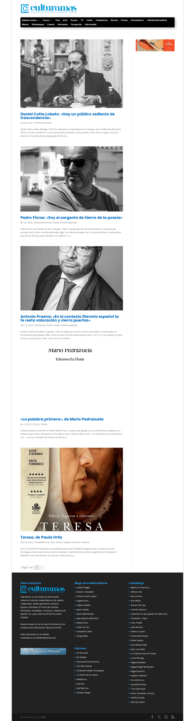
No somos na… (138, 680)
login (43, 717)
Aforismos (63, 24)
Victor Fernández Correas (142, 693)
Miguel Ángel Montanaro (142, 666)
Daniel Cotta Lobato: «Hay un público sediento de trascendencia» (67, 116)
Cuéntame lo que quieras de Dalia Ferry (149, 613)
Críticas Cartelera (63, 542)
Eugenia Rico (83, 600)
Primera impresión (43, 122)
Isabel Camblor (84, 605)
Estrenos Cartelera (81, 542)
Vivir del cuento (138, 702)
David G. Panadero (85, 591)
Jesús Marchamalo (85, 613)
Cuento (51, 24)
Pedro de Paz (83, 627)
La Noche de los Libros (87, 674)
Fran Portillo (136, 622)
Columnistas (102, 20)
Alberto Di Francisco (140, 587)
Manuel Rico (82, 622)
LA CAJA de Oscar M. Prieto (143, 653)
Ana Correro (136, 596)
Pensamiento (137, 20)
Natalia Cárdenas (139, 675)
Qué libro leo (83, 688)
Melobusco (82, 679)
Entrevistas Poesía (42, 222)
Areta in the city (138, 605)
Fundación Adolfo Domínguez (90, 670)
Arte (65, 20)
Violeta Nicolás (138, 697)
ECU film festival (84, 666)
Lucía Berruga (137, 658)
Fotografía (76, 24)
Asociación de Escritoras (88, 661)
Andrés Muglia (83, 587)
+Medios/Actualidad (157, 20)
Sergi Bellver (82, 636)
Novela (114, 20)
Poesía (124, 20)
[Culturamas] (43, 593)
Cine (57, 20)
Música (25, 24)
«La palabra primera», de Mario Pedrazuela (61, 419)
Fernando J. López (139, 618)
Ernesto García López (87, 596)
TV (82, 20)
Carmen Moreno (138, 609)
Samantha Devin (84, 631)
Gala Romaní (137, 627)
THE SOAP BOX (138, 688)
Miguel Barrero (138, 671)
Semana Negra (84, 692)
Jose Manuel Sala (139, 644)
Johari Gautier (137, 640)
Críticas (36, 424)
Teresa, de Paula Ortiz (41, 537)
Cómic (90, 20)
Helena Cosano (138, 631)
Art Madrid (81, 657)
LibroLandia (90, 24)
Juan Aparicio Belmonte (87, 618)
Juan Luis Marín (138, 649)
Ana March (136, 600)
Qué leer (81, 683)
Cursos (46, 20)
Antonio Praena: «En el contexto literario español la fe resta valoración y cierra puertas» (69, 318)
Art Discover (82, 652)
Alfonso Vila (136, 591)
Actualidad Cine (42, 542)
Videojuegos (38, 24)
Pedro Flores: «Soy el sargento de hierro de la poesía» (71, 217)
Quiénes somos (29, 20)
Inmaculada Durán (139, 636)
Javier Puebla (83, 609)
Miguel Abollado (138, 662)
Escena (74, 20)
